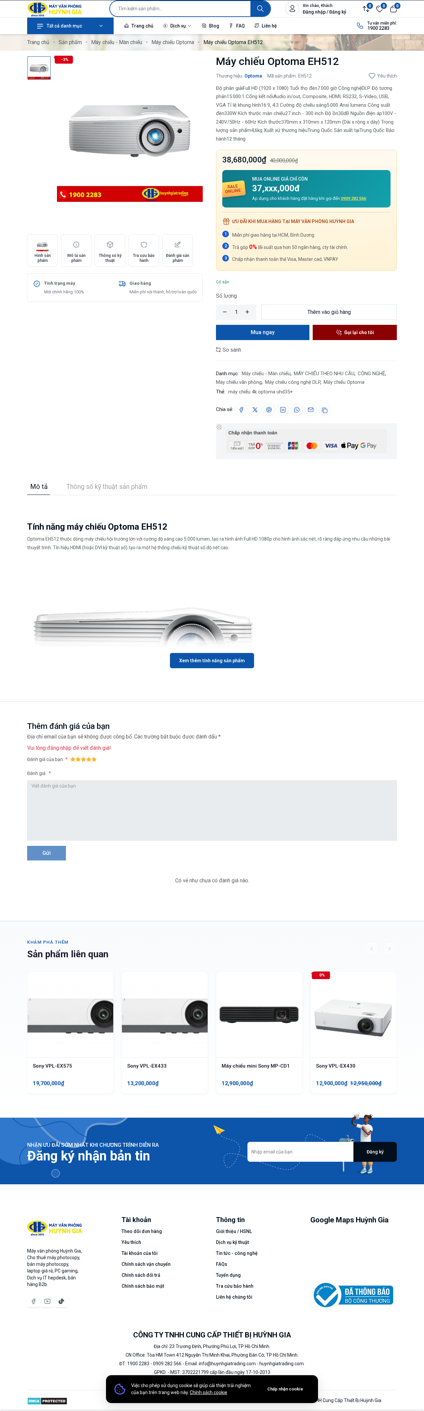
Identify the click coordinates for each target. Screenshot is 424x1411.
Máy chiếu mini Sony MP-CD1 (256, 1066)
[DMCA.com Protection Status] (47, 1400)
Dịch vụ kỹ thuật (232, 1242)
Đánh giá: (37, 773)
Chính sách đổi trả (141, 1275)
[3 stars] (83, 759)
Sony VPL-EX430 (335, 1066)
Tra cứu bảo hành (234, 1286)
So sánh (231, 350)
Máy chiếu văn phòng (239, 382)
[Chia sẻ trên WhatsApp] (296, 409)
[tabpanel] (212, 581)
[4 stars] (88, 759)
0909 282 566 (353, 198)
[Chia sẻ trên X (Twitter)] (255, 409)
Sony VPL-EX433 (147, 1066)
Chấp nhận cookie (285, 1388)
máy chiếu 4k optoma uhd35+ (260, 392)
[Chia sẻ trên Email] (310, 409)
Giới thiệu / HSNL (234, 1231)
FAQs (221, 1264)
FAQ (240, 26)
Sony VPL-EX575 (52, 1066)
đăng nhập (59, 748)
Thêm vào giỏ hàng (329, 312)
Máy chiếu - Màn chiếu (116, 42)
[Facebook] (33, 1301)
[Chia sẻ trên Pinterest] (269, 409)
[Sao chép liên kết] (324, 410)
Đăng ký (375, 1151)
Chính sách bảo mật (143, 1286)
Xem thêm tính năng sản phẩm (212, 660)
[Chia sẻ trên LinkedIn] (283, 409)
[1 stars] (73, 759)
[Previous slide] (371, 948)
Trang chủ (142, 26)
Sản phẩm (70, 42)
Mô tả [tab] (39, 487)
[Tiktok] (61, 1301)
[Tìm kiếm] (260, 8)
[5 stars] (94, 759)
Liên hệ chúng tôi (234, 1297)
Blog (213, 26)
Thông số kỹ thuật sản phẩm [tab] (106, 487)
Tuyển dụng (228, 1275)
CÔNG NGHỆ (371, 374)
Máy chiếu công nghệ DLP (292, 382)
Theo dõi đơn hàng (142, 1231)
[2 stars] (78, 759)
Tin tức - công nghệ (237, 1253)
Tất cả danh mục (64, 26)
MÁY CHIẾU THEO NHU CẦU (324, 374)
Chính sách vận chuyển (146, 1264)
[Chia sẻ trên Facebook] (241, 409)
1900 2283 (378, 28)
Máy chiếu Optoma (172, 42)
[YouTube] (47, 1301)
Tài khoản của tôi (140, 1253)
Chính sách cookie (208, 1392)
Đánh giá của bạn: (45, 759)
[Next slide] (389, 948)
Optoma (253, 76)
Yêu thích (387, 76)
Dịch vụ (178, 26)
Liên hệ (269, 26)
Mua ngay (263, 332)
